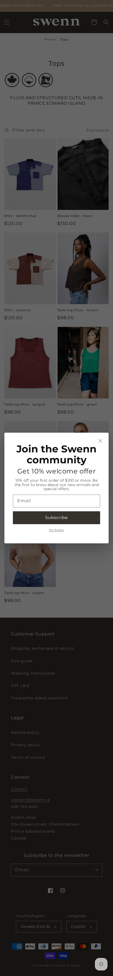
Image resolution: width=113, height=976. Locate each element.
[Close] (100, 440)
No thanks (56, 530)
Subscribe (56, 517)
